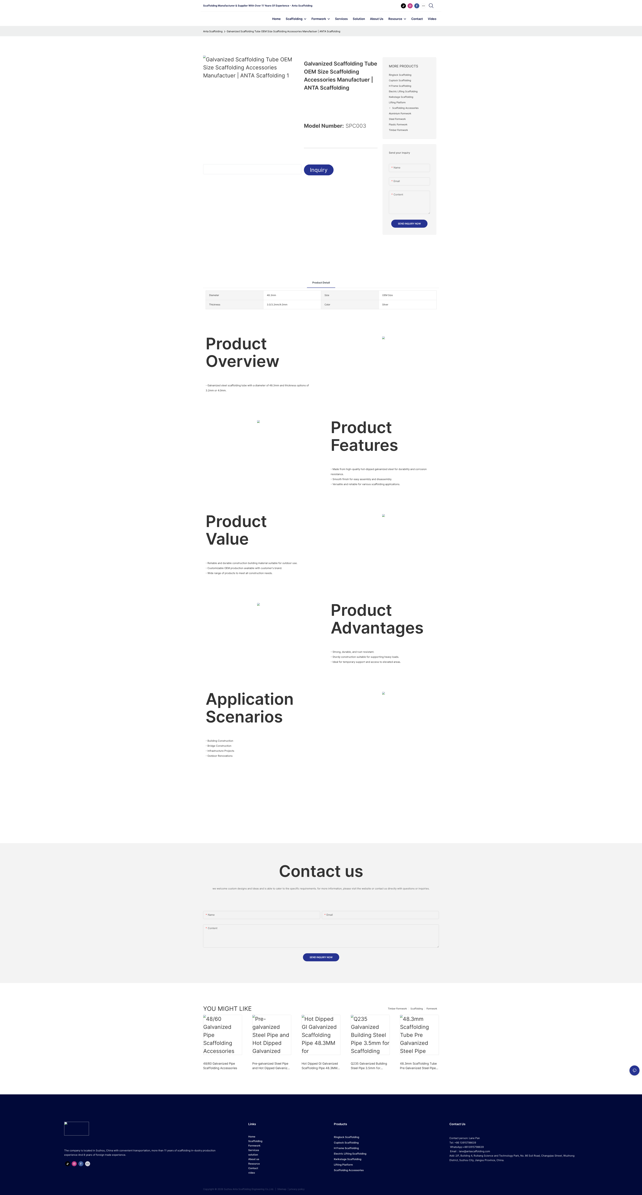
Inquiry (319, 170)
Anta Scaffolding (213, 31)
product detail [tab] (321, 282)
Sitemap (281, 1189)
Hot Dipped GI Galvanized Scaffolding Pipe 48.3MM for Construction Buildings (320, 1066)
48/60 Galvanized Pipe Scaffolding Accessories (220, 1066)
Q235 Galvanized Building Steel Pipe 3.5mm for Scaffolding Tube (369, 1066)
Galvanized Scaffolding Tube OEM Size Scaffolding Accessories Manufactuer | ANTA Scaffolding (283, 31)
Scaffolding (416, 1008)
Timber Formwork (397, 1008)
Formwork (431, 1008)
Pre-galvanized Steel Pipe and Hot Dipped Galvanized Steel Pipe (271, 1066)
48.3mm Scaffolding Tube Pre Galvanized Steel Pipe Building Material (418, 1066)
